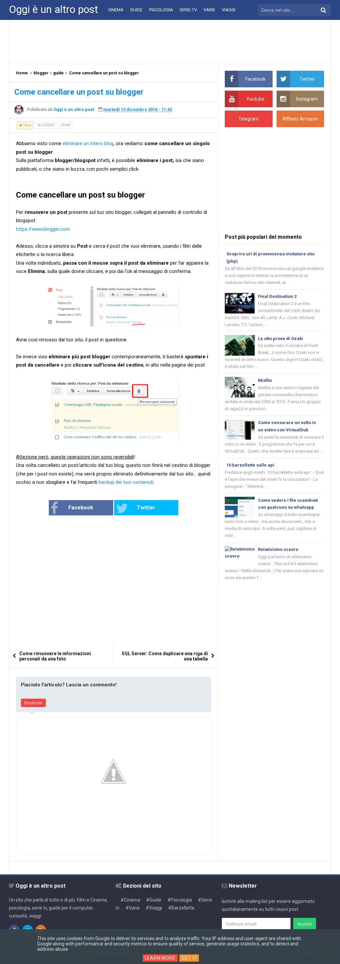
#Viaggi (154, 908)
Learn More (160, 958)
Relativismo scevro (278, 549)
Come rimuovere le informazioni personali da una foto (55, 656)
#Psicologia (179, 900)
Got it (189, 958)
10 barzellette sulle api (250, 465)
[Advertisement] (170, 41)
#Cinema (130, 900)
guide (66, 125)
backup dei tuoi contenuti (126, 482)
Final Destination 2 (277, 296)
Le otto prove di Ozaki (280, 338)
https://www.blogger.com (43, 229)
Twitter (146, 507)
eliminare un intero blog (88, 143)
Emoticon (33, 702)
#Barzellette (181, 908)
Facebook (80, 507)
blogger (46, 125)
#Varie (133, 908)
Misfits (265, 380)
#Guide (153, 900)
